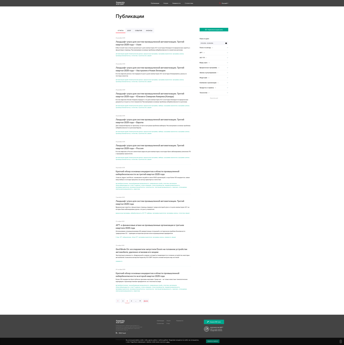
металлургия (173, 183)
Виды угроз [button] (205, 62)
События (138, 30)
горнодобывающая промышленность (139, 183)
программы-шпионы (178, 53)
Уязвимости (176, 3)
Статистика (189, 3)
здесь (168, 342)
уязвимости (168, 237)
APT (121, 237)
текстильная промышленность (163, 187)
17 (140, 301)
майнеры (160, 105)
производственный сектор (123, 55)
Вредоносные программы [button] (209, 67)
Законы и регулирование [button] (209, 73)
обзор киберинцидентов (122, 185)
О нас (168, 323)
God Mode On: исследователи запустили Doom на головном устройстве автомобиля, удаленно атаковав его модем (151, 250)
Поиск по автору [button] (206, 47)
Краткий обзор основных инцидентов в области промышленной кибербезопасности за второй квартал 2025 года (147, 274)
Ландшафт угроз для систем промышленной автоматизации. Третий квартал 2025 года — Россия (150, 147)
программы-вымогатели (165, 53)
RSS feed (121, 333)
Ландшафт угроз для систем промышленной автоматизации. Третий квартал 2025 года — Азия (150, 43)
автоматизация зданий (122, 53)
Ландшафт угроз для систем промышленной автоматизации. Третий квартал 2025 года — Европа (150, 121)
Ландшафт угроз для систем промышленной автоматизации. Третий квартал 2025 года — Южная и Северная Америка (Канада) (150, 95)
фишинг (149, 55)
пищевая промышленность (172, 185)
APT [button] (202, 52)
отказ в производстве (158, 185)
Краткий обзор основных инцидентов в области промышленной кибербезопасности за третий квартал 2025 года (147, 172)
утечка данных (183, 187)
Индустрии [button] (204, 78)
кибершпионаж (127, 237)
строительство (142, 55)
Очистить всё (214, 98)
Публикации (155, 3)
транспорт (175, 187)
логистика (166, 183)
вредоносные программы (151, 53)
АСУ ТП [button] (203, 57)
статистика (134, 55)
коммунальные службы (156, 183)
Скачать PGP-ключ (215, 322)
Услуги (165, 3)
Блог (129, 30)
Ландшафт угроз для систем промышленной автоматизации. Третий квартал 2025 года (150, 202)
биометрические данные (136, 53)
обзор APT (135, 237)
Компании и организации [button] (209, 83)
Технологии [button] (205, 93)
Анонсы (149, 30)
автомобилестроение (122, 183)
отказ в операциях (146, 185)
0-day (117, 237)
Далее (146, 301)
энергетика (137, 189)
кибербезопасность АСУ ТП (138, 213)
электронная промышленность (124, 189)
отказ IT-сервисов (135, 185)
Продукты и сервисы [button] (208, 88)
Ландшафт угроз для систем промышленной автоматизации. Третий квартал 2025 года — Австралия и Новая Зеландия (150, 69)
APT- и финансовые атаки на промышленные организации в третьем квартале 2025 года (150, 226)
